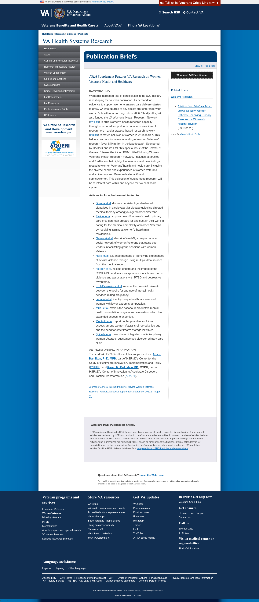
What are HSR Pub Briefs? (192, 75)
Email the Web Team (152, 475)
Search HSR (170, 12)
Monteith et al (104, 321)
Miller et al (102, 308)
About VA (111, 25)
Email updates (141, 512)
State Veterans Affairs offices (104, 520)
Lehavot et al (103, 299)
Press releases (141, 508)
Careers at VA (95, 529)
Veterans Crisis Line (190, 502)
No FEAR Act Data (78, 580)
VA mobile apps (96, 516)
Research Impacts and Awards (59, 67)
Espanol (46, 568)
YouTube (138, 533)
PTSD (45, 521)
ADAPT (130, 375)
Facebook (138, 516)
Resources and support (191, 513)
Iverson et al (103, 268)
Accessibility (49, 577)
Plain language (159, 577)
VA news (138, 503)
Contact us (185, 517)
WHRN (94, 121)
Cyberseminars (52, 85)
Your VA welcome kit (99, 537)
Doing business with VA (101, 525)
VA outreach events (53, 534)
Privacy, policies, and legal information (192, 577)
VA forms (93, 503)
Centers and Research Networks (61, 60)
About (47, 54)
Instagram (138, 520)
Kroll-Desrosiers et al (109, 286)
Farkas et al (103, 216)
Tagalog (59, 568)
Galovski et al (104, 238)
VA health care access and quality (106, 508)
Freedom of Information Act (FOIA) (95, 577)
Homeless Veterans (53, 509)
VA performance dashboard (120, 580)
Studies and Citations (55, 79)
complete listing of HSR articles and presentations (162, 448)
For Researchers (52, 97)
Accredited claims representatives (106, 512)
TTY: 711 (184, 532)
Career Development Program (59, 91)
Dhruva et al (103, 203)
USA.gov (97, 580)
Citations (71, 34)
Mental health (49, 526)
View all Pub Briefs (205, 65)
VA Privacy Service (53, 580)
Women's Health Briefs (190, 134)
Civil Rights (66, 577)
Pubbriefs (83, 34)
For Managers (51, 103)
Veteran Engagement (55, 73)
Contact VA (194, 12)
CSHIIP (95, 367)
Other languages (77, 568)
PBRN (94, 134)
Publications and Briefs (56, 109)
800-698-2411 (186, 528)
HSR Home (47, 34)
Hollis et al (102, 255)
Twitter (136, 525)
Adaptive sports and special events (61, 530)
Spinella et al (103, 334)
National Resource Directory (57, 538)
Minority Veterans (51, 517)
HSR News (50, 115)
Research (60, 34)
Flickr (136, 529)
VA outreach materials (100, 533)
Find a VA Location (142, 25)
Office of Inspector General (133, 577)
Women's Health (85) (182, 97)
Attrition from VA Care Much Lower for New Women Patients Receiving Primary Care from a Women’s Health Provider (195, 115)
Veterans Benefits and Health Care (69, 25)
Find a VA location (189, 548)
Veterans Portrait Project (152, 580)
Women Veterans (51, 513)
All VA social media (144, 537)
